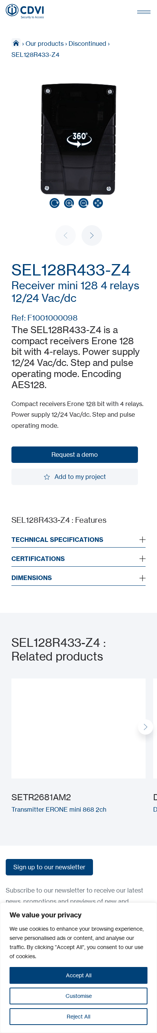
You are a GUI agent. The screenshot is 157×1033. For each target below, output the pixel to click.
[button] (92, 235)
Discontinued (87, 43)
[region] (78, 967)
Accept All (78, 975)
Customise (79, 996)
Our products (45, 43)
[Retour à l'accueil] (25, 11)
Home (16, 42)
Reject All (78, 1016)
